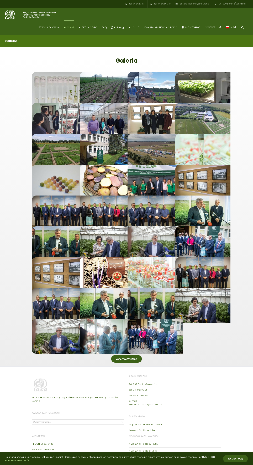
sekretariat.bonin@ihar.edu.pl (145, 404)
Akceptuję (235, 458)
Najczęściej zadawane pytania (146, 424)
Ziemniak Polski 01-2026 (144, 451)
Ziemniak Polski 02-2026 (144, 444)
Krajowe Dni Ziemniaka (142, 430)
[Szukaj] (242, 27)
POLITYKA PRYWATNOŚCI (18, 460)
